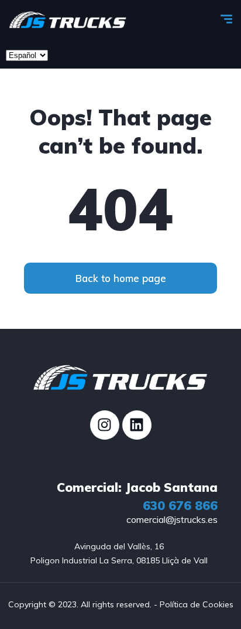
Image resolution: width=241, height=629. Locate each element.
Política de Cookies (196, 604)
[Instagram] (104, 425)
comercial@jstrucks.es (172, 519)
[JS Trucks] (68, 20)
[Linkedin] (137, 425)
